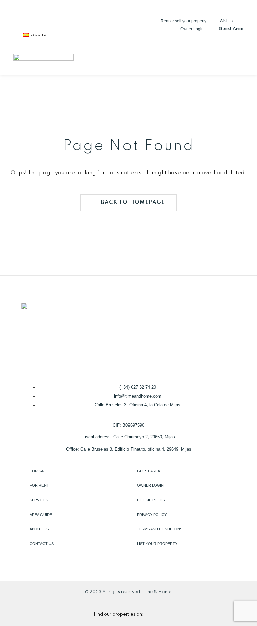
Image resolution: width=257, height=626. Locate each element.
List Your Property (157, 544)
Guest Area (148, 471)
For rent (39, 485)
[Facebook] (21, 16)
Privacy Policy (152, 515)
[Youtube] (88, 16)
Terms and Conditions (159, 529)
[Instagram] (66, 16)
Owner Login (150, 485)
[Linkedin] (43, 16)
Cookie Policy (151, 500)
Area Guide (41, 515)
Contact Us (42, 544)
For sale (39, 471)
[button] (238, 60)
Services (39, 500)
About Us (39, 529)
